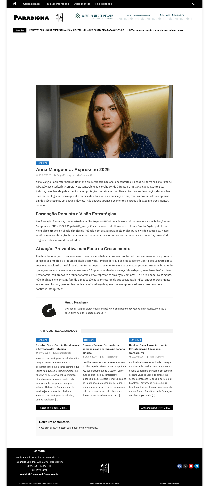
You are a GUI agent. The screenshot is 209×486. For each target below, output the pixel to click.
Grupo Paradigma (65, 175)
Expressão (43, 163)
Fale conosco (103, 3)
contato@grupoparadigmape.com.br (39, 474)
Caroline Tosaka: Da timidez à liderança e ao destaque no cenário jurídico (104, 349)
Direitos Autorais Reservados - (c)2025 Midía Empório (39, 484)
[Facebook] (179, 466)
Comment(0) (86, 175)
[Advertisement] (104, 57)
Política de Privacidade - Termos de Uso (104, 484)
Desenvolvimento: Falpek (169, 484)
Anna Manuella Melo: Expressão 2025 (157, 407)
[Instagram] (185, 466)
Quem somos (31, 3)
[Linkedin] (196, 466)
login (63, 427)
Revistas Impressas (57, 3)
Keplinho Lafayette (63, 353)
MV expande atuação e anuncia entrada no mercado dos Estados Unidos (167, 30)
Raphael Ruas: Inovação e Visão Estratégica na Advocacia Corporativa (148, 349)
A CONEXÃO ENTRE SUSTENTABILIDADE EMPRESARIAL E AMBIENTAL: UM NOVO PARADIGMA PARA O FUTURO (65, 30)
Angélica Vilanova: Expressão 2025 (55, 407)
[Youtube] (191, 466)
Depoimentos (82, 3)
